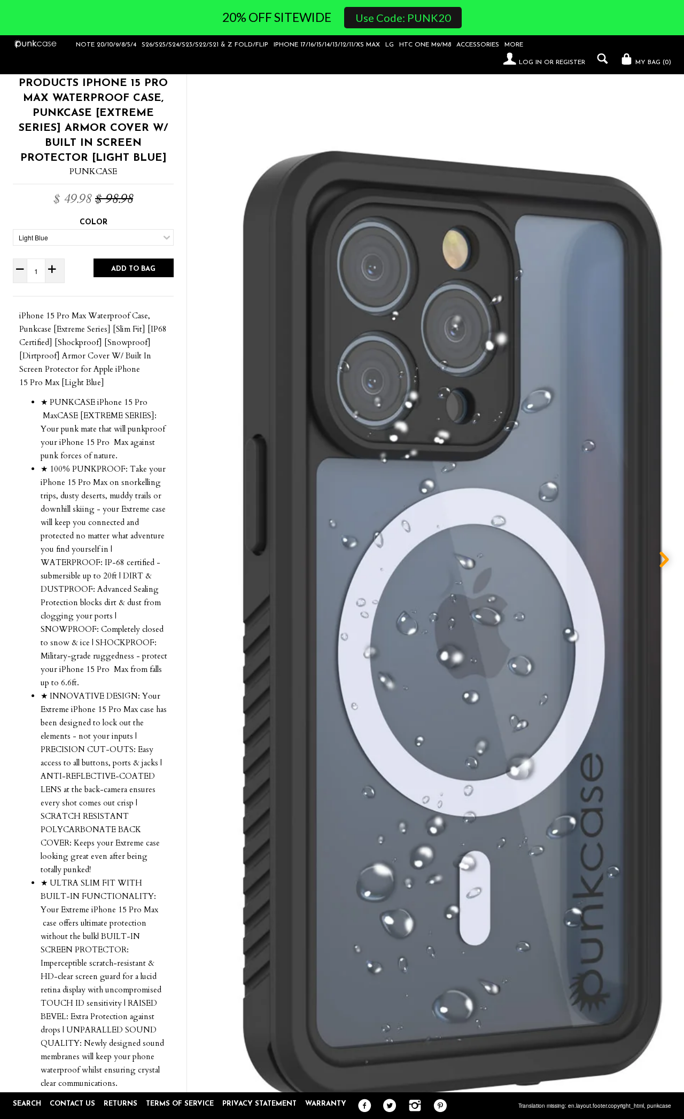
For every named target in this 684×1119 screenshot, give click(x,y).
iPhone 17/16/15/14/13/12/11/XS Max (327, 45)
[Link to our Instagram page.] (412, 1106)
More (513, 45)
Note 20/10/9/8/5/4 (106, 45)
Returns (120, 1103)
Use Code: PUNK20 (403, 17)
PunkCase (93, 171)
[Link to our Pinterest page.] (437, 1106)
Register (570, 62)
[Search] (599, 59)
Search (27, 1103)
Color (93, 222)
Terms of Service (180, 1103)
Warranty (325, 1103)
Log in (530, 62)
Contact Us (72, 1103)
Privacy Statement (259, 1103)
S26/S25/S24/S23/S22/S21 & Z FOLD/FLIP (205, 45)
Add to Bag (133, 268)
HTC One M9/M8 (425, 45)
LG (389, 45)
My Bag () (652, 62)
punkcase (659, 1105)
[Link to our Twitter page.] (387, 1106)
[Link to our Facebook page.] (362, 1106)
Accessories (477, 45)
